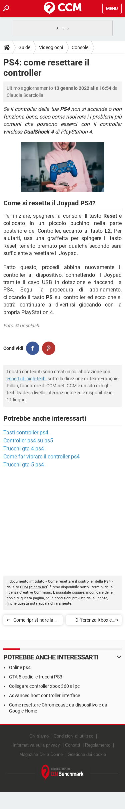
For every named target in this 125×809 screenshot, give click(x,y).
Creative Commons (35, 592)
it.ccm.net (38, 587)
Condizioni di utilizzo (73, 736)
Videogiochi (51, 47)
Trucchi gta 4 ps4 (23, 448)
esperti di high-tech (26, 378)
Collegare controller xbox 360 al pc (44, 686)
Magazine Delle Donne (41, 754)
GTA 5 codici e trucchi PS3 (35, 676)
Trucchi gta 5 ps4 (23, 464)
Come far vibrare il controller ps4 (41, 456)
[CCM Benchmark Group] (63, 773)
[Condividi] (32, 348)
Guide (24, 47)
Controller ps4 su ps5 (28, 440)
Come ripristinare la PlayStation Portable (34, 621)
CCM (24, 587)
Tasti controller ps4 (25, 432)
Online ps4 (20, 667)
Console (80, 47)
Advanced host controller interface (44, 695)
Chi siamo (39, 736)
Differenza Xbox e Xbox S (93, 621)
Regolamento (97, 745)
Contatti (72, 745)
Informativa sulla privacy (36, 745)
